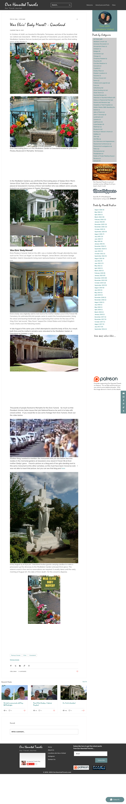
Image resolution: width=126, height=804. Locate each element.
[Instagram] (123, 397)
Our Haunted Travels (21, 5)
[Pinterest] (123, 404)
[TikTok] (123, 407)
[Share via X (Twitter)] (15, 666)
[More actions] (77, 19)
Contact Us (51, 759)
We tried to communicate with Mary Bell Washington (13, 704)
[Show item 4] (50, 241)
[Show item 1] (15, 241)
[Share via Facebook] (11, 666)
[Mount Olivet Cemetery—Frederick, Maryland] (44, 692)
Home (50, 747)
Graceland (32, 655)
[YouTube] (123, 393)
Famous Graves (15, 655)
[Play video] (44, 438)
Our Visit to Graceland (69, 703)
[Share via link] (24, 666)
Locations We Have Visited (57, 753)
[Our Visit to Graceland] (74, 692)
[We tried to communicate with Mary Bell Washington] (14, 692)
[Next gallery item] (76, 212)
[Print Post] (29, 666)
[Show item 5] (61, 241)
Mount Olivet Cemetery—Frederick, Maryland (42, 704)
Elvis (25, 655)
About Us (51, 750)
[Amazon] (123, 411)
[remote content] (44, 166)
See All (85, 681)
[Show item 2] (27, 241)
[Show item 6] (73, 241)
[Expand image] (44, 213)
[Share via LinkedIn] (20, 666)
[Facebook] (123, 400)
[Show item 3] (38, 241)
